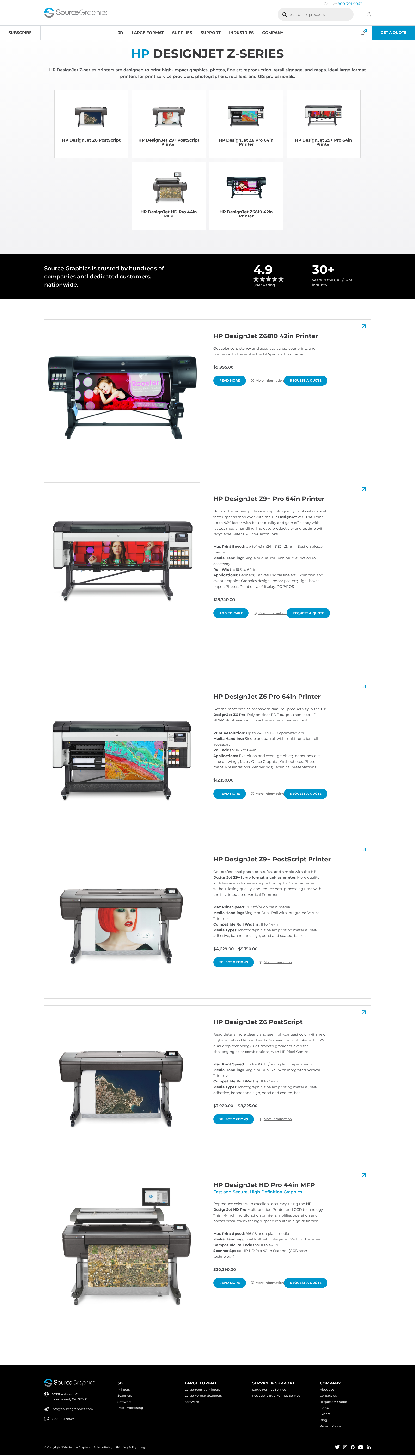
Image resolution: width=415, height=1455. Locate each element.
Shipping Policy (126, 1447)
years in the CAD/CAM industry (332, 282)
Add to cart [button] (231, 613)
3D (120, 32)
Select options (233, 962)
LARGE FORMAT (148, 32)
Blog (323, 1420)
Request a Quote (306, 380)
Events (325, 1414)
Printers (123, 1389)
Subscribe (20, 32)
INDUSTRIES (241, 32)
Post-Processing (130, 1408)
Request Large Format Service (276, 1395)
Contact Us (328, 1395)
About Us (327, 1389)
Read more (229, 380)
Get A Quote (393, 32)
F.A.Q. (324, 1408)
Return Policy (330, 1426)
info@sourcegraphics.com (72, 1409)
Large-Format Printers (202, 1389)
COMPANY (272, 32)
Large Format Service (269, 1389)
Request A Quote (333, 1402)
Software (124, 1402)
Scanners (124, 1395)
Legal (143, 1447)
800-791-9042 (350, 4)
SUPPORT (211, 32)
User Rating (264, 285)
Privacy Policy (103, 1447)
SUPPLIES (182, 32)
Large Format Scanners (203, 1395)
